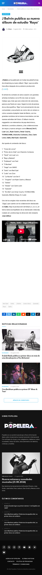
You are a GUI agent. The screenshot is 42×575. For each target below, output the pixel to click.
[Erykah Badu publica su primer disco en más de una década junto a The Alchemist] (21, 339)
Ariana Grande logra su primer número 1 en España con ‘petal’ (22, 507)
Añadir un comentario (21, 400)
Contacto (10, 561)
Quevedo (36, 303)
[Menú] (3, 3)
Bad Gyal (5, 303)
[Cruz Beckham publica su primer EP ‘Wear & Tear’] (21, 373)
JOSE (5, 89)
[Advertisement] (21, 275)
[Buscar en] (39, 3)
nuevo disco (27, 303)
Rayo (4, 306)
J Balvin (18, 303)
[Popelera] (21, 3)
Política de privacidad (24, 561)
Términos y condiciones (21, 564)
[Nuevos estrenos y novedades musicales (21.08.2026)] (21, 463)
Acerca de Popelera (13, 558)
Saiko (10, 306)
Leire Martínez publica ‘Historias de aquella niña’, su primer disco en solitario (21, 515)
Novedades (6, 14)
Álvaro (10, 29)
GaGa (12, 303)
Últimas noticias (28, 558)
